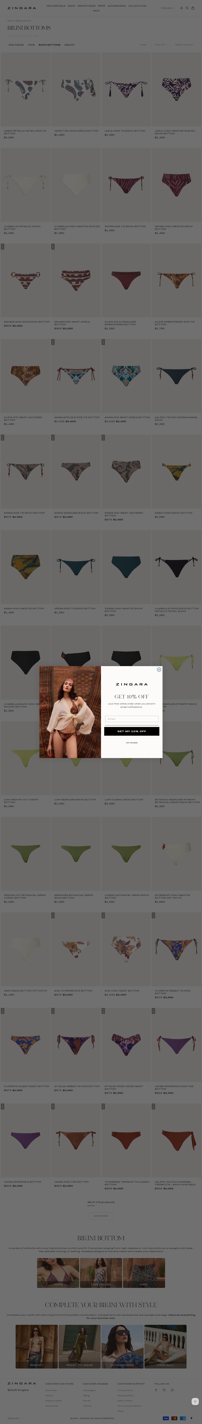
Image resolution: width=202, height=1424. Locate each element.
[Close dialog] (159, 669)
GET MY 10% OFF (131, 731)
